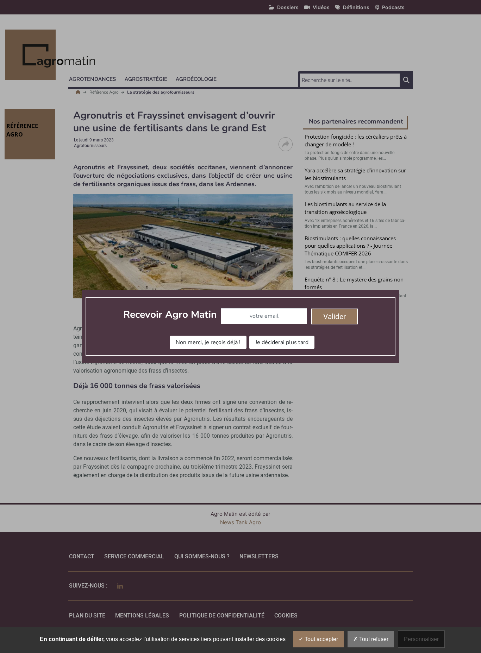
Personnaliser (421, 639)
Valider (334, 316)
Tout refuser (373, 639)
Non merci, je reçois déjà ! (208, 342)
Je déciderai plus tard (281, 342)
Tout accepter (320, 639)
